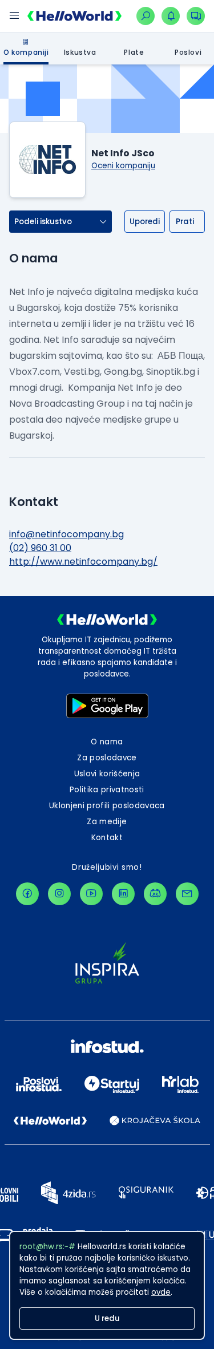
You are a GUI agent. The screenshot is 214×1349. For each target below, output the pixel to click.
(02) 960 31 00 (40, 547)
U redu (107, 1318)
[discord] (155, 893)
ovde (161, 1292)
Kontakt (107, 837)
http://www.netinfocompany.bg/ (83, 561)
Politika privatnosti (107, 789)
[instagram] (59, 893)
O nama (107, 741)
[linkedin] (123, 893)
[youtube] (91, 893)
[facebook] (27, 893)
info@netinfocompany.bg (66, 534)
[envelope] (187, 893)
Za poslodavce (106, 757)
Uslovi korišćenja (107, 773)
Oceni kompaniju (123, 165)
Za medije (107, 821)
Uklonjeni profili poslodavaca (107, 805)
